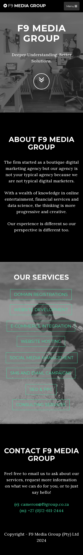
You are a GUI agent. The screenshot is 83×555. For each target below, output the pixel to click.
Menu (70, 6)
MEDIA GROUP (27, 5)
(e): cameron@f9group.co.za (41, 504)
